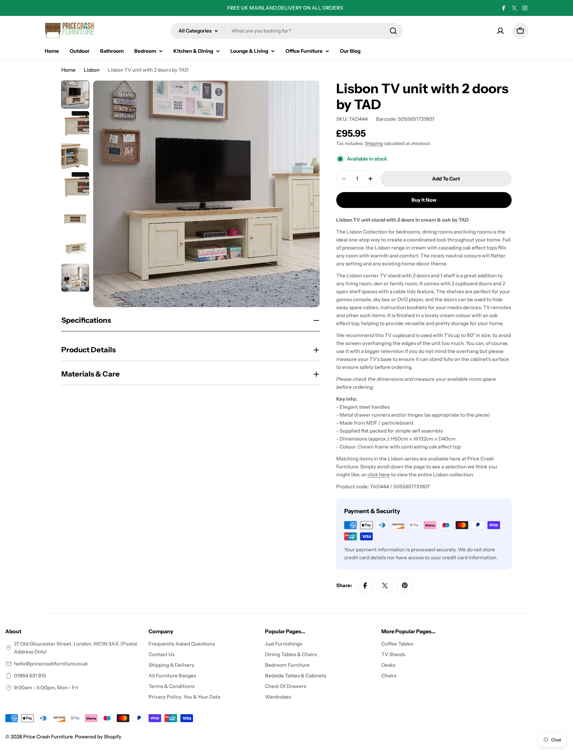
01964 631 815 (30, 675)
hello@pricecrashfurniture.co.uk (51, 663)
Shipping (374, 143)
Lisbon (91, 70)
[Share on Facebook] (365, 585)
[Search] (393, 31)
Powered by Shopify (98, 736)
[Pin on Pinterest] (405, 585)
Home (68, 70)
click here (378, 474)
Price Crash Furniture (48, 736)
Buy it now (424, 200)
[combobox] (286, 31)
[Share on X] (385, 585)
